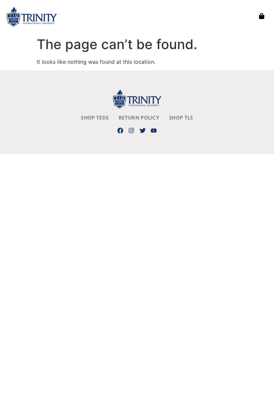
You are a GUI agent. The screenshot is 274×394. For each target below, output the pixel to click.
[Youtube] (153, 130)
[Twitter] (142, 130)
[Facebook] (120, 130)
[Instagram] (131, 130)
